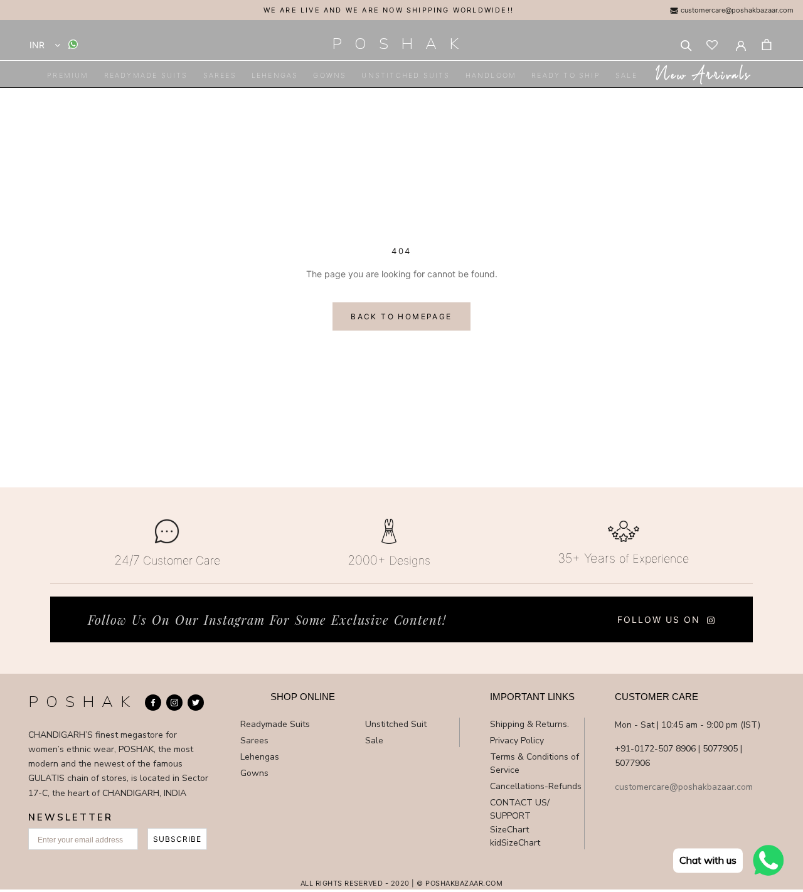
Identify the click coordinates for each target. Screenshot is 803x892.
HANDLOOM (491, 75)
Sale (626, 75)
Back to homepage (401, 316)
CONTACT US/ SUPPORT (520, 809)
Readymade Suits (146, 75)
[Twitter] (196, 702)
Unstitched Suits (405, 75)
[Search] (686, 44)
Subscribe (177, 839)
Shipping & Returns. (529, 724)
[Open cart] (767, 44)
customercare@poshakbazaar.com (736, 10)
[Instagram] (174, 702)
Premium (67, 75)
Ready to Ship (565, 75)
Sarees (220, 75)
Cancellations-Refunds (536, 786)
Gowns (329, 75)
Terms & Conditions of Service (534, 763)
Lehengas (275, 75)
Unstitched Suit (396, 724)
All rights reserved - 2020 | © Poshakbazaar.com (401, 883)
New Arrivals (702, 76)
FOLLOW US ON (658, 619)
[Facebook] (153, 702)
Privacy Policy (517, 740)
